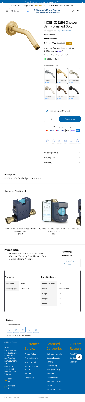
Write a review (67, 30)
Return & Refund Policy (31, 368)
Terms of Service (31, 358)
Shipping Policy (31, 362)
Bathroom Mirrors (53, 381)
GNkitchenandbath (14, 397)
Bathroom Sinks (53, 369)
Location (73, 362)
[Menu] (7, 11)
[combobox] (21, 11)
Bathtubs (50, 373)
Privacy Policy (30, 354)
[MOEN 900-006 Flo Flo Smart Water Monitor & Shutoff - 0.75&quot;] (21, 211)
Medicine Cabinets (54, 389)
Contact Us (11, 386)
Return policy (49, 157)
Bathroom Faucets (54, 354)
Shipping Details (51, 152)
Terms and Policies (42, 397)
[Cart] (77, 11)
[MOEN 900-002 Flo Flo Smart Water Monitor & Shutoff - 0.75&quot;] (54, 211)
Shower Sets (51, 365)
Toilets (49, 385)
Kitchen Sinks (52, 377)
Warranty (48, 162)
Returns (28, 373)
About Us (73, 354)
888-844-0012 (11, 379)
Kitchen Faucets (53, 358)
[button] (28, 11)
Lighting (49, 362)
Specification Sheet (71, 262)
